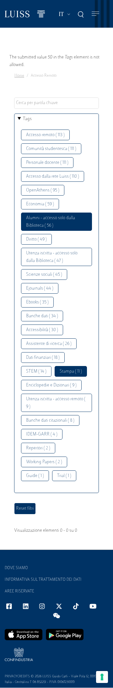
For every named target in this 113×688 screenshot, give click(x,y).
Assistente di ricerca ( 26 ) (49, 343)
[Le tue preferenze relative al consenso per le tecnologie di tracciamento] (102, 677)
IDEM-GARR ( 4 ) (41, 434)
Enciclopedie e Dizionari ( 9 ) (51, 385)
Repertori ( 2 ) (38, 448)
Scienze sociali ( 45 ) (44, 274)
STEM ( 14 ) (36, 371)
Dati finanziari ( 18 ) (43, 357)
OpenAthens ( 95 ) (42, 190)
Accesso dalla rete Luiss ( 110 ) (52, 176)
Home (19, 76)
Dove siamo (16, 568)
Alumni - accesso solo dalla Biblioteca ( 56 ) (50, 222)
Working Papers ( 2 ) (44, 462)
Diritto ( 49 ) (36, 239)
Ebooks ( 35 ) (37, 302)
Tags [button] (27, 119)
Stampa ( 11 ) (71, 371)
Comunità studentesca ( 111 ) (51, 149)
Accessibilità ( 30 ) (42, 330)
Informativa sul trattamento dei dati (43, 580)
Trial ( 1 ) (64, 476)
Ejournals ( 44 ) (39, 288)
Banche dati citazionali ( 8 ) (50, 420)
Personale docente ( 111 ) (47, 162)
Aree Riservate (19, 591)
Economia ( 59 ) (40, 204)
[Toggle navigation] (95, 14)
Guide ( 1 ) (35, 476)
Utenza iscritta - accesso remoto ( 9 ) (55, 403)
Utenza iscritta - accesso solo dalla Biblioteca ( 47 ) (52, 257)
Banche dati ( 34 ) (42, 316)
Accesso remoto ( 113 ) (45, 135)
